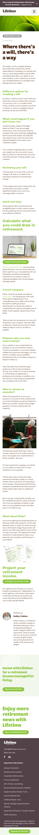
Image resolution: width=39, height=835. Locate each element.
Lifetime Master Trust (12, 800)
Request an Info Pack (13, 689)
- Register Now (19, 4)
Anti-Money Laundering (13, 784)
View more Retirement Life (16, 732)
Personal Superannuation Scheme (17, 788)
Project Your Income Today (15, 262)
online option (8, 297)
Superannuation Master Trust (15, 792)
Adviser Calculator (11, 768)
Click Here (19, 832)
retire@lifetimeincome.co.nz (15, 749)
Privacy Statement (11, 780)
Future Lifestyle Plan (12, 796)
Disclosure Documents (13, 772)
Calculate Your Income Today (17, 581)
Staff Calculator (10, 815)
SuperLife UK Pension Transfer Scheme (19, 811)
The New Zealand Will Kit (12, 267)
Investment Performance (13, 776)
